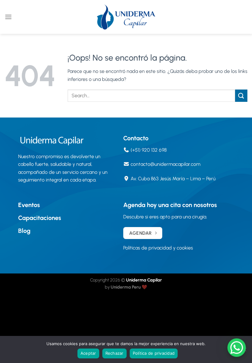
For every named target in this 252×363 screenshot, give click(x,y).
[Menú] (8, 16)
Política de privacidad (154, 353)
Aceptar (88, 353)
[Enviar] (241, 96)
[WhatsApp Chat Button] (236, 347)
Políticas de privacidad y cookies (158, 248)
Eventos (29, 205)
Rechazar (114, 353)
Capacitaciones (39, 217)
